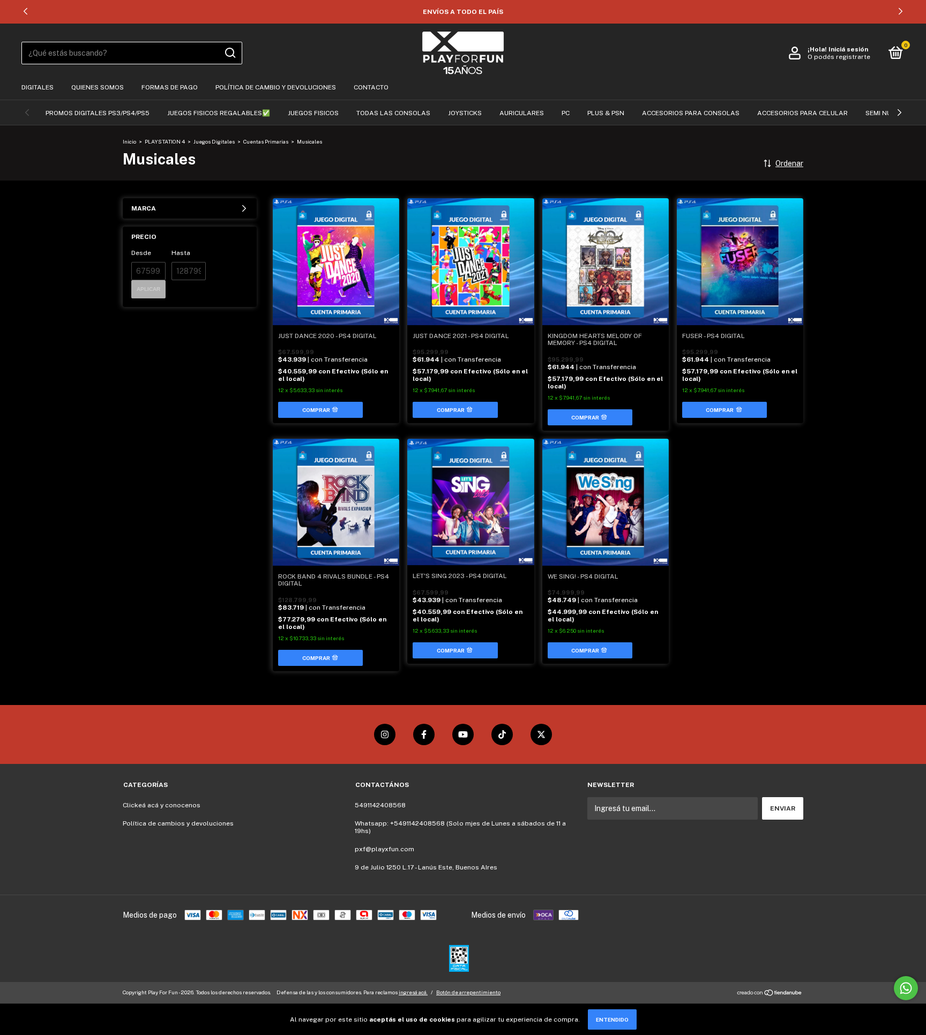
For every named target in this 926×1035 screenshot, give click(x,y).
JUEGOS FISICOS (313, 113)
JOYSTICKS (465, 113)
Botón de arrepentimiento (468, 992)
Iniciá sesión (848, 49)
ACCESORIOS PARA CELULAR (802, 113)
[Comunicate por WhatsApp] (906, 988)
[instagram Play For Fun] (384, 734)
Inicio (129, 141)
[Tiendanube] (769, 993)
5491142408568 (380, 805)
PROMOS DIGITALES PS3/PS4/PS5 (98, 113)
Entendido (612, 1019)
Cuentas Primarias (265, 141)
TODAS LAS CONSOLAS (393, 113)
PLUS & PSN (605, 113)
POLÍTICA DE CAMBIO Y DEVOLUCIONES (275, 87)
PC (566, 113)
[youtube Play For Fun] (463, 734)
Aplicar (148, 289)
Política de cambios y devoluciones (178, 823)
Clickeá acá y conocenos (161, 805)
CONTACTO (371, 87)
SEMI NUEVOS (886, 113)
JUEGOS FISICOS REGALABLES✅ (218, 113)
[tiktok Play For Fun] (502, 734)
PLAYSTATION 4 (165, 141)
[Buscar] (229, 53)
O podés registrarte (839, 57)
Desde (141, 253)
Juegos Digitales (214, 141)
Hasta (180, 253)
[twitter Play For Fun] (541, 734)
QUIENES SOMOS (97, 87)
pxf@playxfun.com (384, 849)
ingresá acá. (413, 992)
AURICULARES (521, 113)
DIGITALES (37, 87)
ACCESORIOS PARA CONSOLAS (691, 113)
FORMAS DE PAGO (169, 87)
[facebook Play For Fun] (424, 734)
